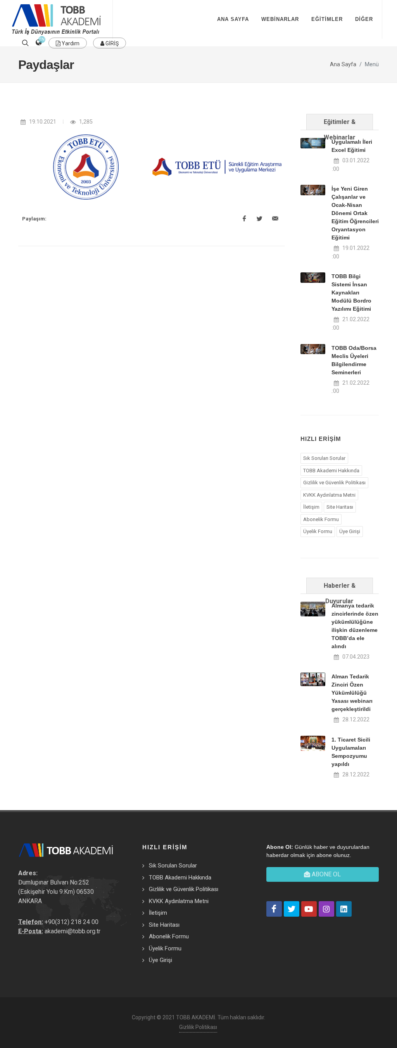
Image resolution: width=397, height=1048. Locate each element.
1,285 (85, 122)
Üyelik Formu (317, 531)
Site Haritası (339, 507)
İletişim (311, 507)
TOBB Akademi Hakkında (331, 470)
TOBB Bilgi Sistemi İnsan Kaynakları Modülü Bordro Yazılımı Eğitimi (351, 292)
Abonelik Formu (321, 519)
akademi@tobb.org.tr (72, 931)
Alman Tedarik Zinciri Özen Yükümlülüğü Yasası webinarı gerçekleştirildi (352, 692)
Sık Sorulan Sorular (324, 458)
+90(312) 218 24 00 (71, 922)
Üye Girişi (349, 531)
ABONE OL (325, 874)
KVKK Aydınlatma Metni (329, 495)
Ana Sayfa (343, 64)
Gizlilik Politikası (198, 1027)
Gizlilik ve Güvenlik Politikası (334, 482)
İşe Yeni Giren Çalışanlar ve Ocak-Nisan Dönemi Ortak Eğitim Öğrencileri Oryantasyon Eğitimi (355, 213)
